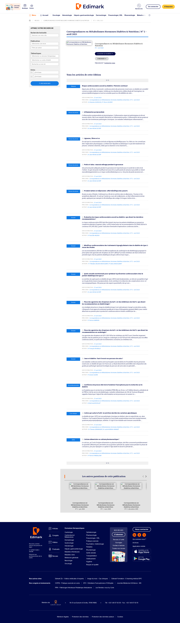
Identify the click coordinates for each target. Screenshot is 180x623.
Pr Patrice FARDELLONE (94, 455)
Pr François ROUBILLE (94, 348)
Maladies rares (70, 555)
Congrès (55, 535)
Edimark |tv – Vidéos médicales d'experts (69, 578)
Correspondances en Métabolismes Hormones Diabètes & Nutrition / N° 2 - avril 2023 (114, 100)
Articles (55, 528)
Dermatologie (101, 15)
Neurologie (68, 560)
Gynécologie (69, 543)
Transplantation (91, 556)
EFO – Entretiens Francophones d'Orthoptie (98, 583)
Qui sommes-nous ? (139, 539)
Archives (136, 543)
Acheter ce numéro (104, 53)
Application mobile (139, 546)
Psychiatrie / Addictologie (95, 544)
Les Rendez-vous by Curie (105, 587)
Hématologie (67, 15)
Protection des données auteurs (103, 617)
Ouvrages (118, 542)
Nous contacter (141, 529)
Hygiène (89, 561)
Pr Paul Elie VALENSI (93, 235)
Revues (37, 20)
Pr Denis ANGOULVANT (115, 264)
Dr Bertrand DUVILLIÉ (94, 403)
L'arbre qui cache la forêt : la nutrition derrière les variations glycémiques (110, 413)
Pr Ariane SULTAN (93, 375)
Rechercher (45, 83)
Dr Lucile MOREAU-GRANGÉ (111, 429)
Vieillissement (91, 559)
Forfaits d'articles (119, 545)
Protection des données (80, 617)
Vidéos (55, 542)
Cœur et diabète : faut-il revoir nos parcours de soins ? (103, 358)
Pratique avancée (92, 541)
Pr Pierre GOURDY (107, 102)
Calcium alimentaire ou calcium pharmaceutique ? (101, 439)
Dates (33, 70)
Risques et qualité (92, 564)
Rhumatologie (129, 15)
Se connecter (153, 6)
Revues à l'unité (118, 539)
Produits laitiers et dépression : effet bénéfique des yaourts (106, 191)
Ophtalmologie (91, 532)
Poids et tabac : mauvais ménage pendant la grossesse (103, 165)
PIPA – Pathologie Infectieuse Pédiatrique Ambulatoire (73, 587)
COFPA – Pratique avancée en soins (67, 583)
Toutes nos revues (118, 548)
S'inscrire (168, 7)
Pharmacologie (91, 535)
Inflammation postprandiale (94, 112)
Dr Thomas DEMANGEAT (95, 429)
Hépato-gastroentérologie (84, 15)
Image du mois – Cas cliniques (97, 578)
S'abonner (101, 58)
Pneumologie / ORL (115, 15)
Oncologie (56, 15)
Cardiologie (69, 532)
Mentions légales (63, 617)
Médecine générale (71, 557)
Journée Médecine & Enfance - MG (129, 583)
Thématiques (36, 53)
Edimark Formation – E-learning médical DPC (127, 578)
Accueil (45, 15)
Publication (35, 41)
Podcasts (55, 549)
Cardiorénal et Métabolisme (69, 536)
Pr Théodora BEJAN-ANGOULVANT (98, 264)
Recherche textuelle (38, 33)
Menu (34, 15)
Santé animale (91, 553)
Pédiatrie (89, 547)
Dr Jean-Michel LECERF (94, 128)
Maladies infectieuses (145, 15)
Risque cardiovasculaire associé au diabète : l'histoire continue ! (105, 86)
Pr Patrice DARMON (93, 320)
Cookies (120, 617)
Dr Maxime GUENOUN (94, 102)
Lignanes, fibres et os (92, 138)
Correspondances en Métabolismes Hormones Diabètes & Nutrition (66, 20)
